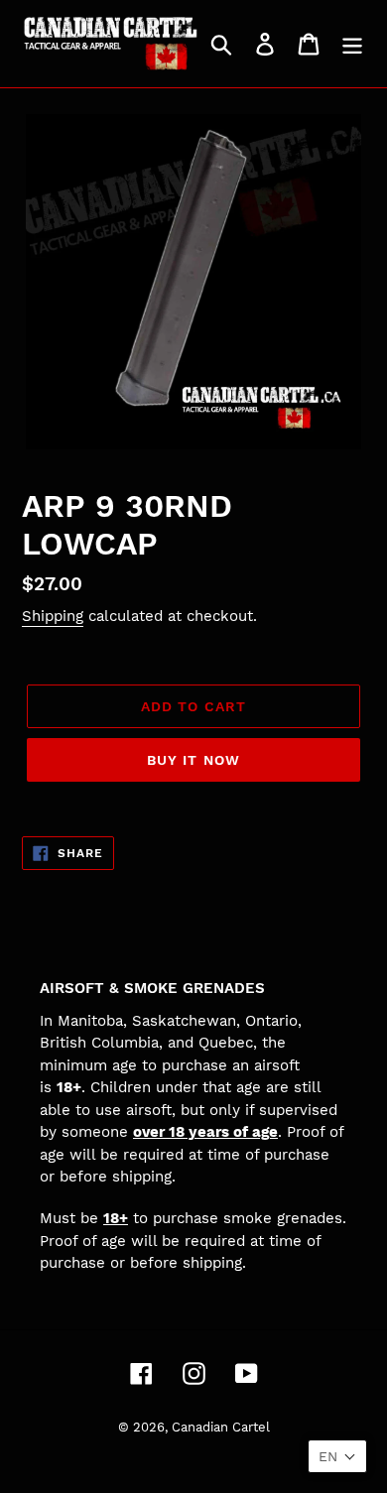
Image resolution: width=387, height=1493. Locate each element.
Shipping (52, 616)
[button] (337, 1456)
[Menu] (352, 44)
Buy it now (193, 760)
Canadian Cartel (221, 1427)
